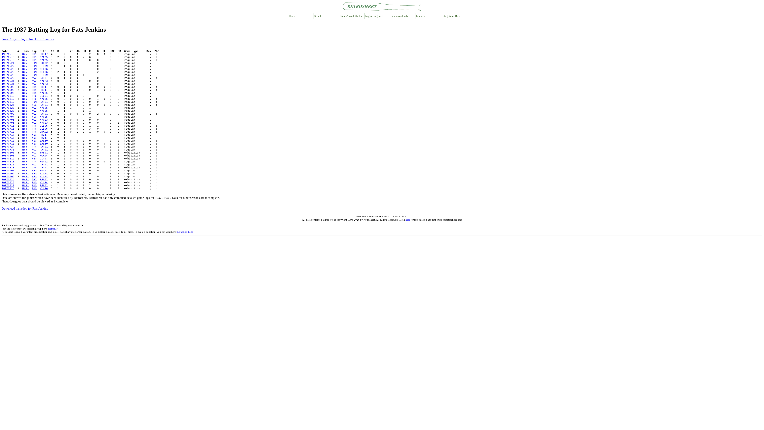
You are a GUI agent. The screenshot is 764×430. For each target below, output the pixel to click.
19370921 (8, 185)
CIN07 (44, 158)
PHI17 (44, 54)
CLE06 (44, 68)
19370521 (8, 63)
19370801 (8, 152)
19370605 (8, 86)
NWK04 (44, 155)
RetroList (53, 228)
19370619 (8, 101)
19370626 (8, 104)
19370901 (8, 170)
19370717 (8, 134)
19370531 (8, 80)
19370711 (8, 125)
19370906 (8, 173)
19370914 (8, 179)
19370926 (8, 188)
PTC (34, 95)
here (407, 219)
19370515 (8, 54)
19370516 (8, 57)
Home (292, 16)
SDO (34, 182)
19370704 (8, 116)
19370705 (8, 119)
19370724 (8, 146)
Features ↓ (421, 16)
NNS (25, 182)
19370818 (8, 161)
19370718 (8, 140)
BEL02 (44, 179)
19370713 (8, 131)
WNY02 (44, 161)
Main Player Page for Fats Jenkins (28, 39)
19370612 (8, 95)
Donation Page (185, 231)
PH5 (34, 54)
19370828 (8, 167)
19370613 (8, 98)
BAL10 (44, 140)
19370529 (8, 77)
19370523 (8, 68)
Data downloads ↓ (400, 16)
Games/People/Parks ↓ (352, 16)
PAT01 (44, 77)
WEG (34, 104)
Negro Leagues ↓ (374, 16)
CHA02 (44, 131)
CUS (34, 167)
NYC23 (44, 80)
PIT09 (44, 65)
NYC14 (44, 182)
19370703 (8, 113)
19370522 (8, 65)
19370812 (8, 158)
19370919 (8, 182)
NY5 (25, 54)
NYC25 (44, 57)
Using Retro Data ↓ (451, 16)
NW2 (34, 77)
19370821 (8, 164)
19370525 (8, 74)
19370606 (8, 92)
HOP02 (44, 63)
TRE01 (44, 152)
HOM (34, 63)
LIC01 (44, 95)
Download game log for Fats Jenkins (25, 208)
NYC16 (44, 188)
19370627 (8, 107)
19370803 (8, 155)
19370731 (8, 149)
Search (318, 16)
